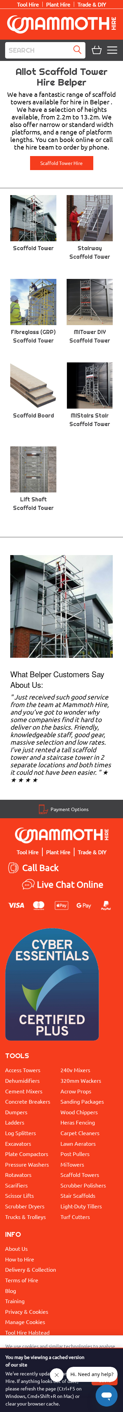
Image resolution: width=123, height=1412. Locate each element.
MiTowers (72, 1164)
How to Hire (19, 1259)
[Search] (78, 50)
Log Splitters (20, 1132)
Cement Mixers (23, 1091)
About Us (16, 1248)
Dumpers (16, 1111)
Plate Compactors (26, 1153)
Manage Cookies (25, 1321)
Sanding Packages (82, 1101)
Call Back (40, 867)
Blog (10, 1290)
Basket (96, 50)
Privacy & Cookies (26, 1311)
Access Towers (22, 1069)
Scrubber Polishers (83, 1185)
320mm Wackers (80, 1080)
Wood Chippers (79, 1111)
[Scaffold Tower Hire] (61, 605)
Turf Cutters (75, 1216)
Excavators (18, 1143)
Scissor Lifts (19, 1195)
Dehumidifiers (22, 1080)
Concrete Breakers (27, 1101)
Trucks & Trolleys (25, 1216)
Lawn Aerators (78, 1143)
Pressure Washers (27, 1164)
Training (15, 1300)
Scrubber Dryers (24, 1206)
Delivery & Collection (30, 1269)
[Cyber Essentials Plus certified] (52, 986)
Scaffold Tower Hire (61, 163)
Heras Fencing (77, 1122)
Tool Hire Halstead (27, 1332)
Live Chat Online (70, 884)
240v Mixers (75, 1069)
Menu (113, 50)
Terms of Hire (21, 1279)
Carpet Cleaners (79, 1132)
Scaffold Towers (79, 1174)
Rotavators (18, 1174)
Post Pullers (75, 1153)
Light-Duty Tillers (81, 1206)
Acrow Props (75, 1091)
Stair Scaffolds (77, 1195)
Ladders (14, 1122)
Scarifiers (16, 1185)
